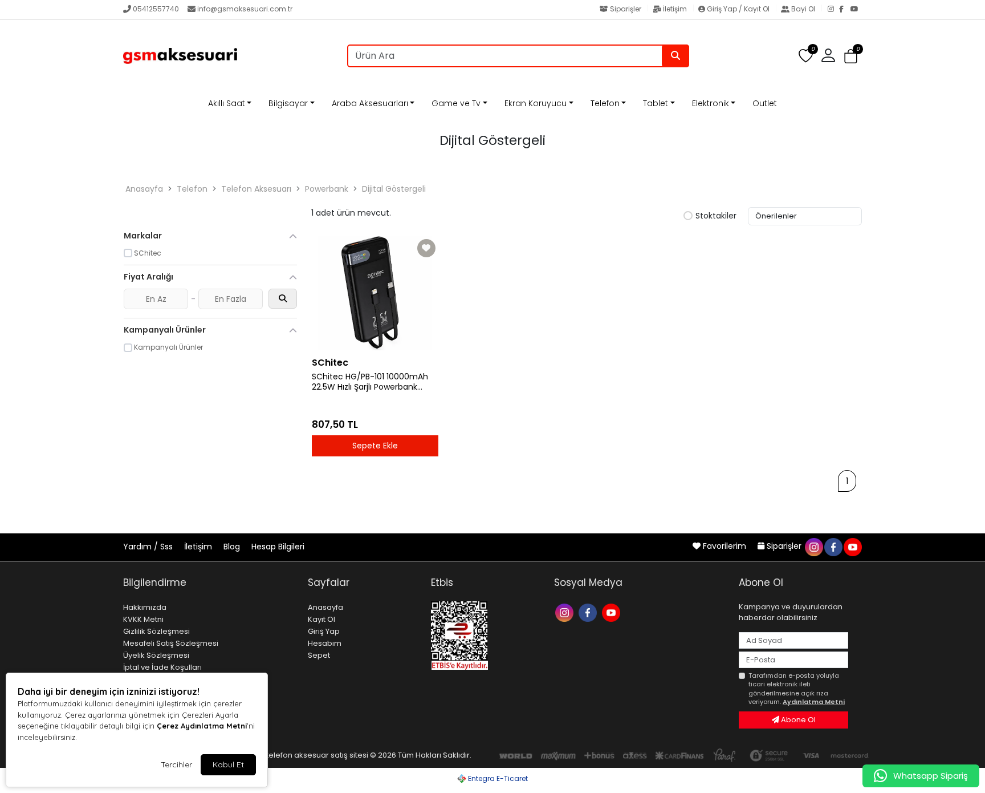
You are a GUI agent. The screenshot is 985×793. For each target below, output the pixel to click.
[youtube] (852, 546)
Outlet (764, 103)
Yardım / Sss (149, 546)
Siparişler (625, 9)
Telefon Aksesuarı (256, 189)
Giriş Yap (324, 631)
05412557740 (156, 9)
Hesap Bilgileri (277, 546)
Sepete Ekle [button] (375, 445)
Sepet (319, 655)
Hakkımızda (144, 607)
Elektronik (710, 103)
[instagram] (813, 546)
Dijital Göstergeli (394, 189)
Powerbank (326, 189)
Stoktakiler (715, 216)
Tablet (655, 103)
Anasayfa (144, 189)
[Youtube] (612, 612)
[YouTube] (856, 9)
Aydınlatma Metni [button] (814, 701)
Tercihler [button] (176, 764)
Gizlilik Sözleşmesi (156, 631)
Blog (232, 546)
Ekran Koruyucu (535, 103)
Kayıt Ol (321, 619)
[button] (851, 56)
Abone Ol (797, 719)
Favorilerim (724, 546)
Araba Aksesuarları (370, 103)
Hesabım (324, 643)
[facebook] (832, 546)
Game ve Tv (456, 103)
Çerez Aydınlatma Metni (202, 725)
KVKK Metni (143, 619)
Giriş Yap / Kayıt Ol (738, 9)
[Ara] (675, 55)
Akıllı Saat (226, 103)
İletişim (675, 9)
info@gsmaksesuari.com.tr (244, 9)
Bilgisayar (288, 103)
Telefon (605, 103)
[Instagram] (833, 9)
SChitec (330, 362)
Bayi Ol (803, 9)
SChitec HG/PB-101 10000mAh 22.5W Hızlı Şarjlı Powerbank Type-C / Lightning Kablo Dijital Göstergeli (373, 382)
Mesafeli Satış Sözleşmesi (170, 643)
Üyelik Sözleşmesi (156, 655)
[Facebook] (844, 9)
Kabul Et (228, 764)
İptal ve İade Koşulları (162, 667)
